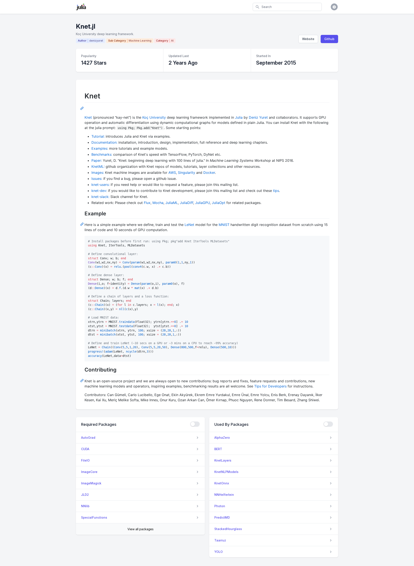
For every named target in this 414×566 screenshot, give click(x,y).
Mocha (157, 203)
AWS (172, 172)
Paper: (96, 160)
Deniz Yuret (258, 117)
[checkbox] (195, 424)
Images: (97, 172)
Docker (209, 172)
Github (329, 39)
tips (276, 190)
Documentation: (104, 142)
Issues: (96, 178)
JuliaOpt (218, 203)
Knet (88, 117)
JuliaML (171, 203)
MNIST (224, 224)
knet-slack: (100, 196)
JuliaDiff (186, 203)
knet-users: (100, 184)
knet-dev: (99, 190)
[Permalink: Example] (82, 224)
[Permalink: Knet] (82, 108)
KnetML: (98, 166)
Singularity (186, 172)
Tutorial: (98, 136)
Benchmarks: (101, 154)
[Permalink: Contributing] (82, 380)
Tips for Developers (270, 386)
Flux (147, 203)
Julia (239, 117)
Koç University (154, 117)
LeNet (189, 224)
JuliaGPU (202, 203)
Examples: (99, 148)
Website (308, 39)
